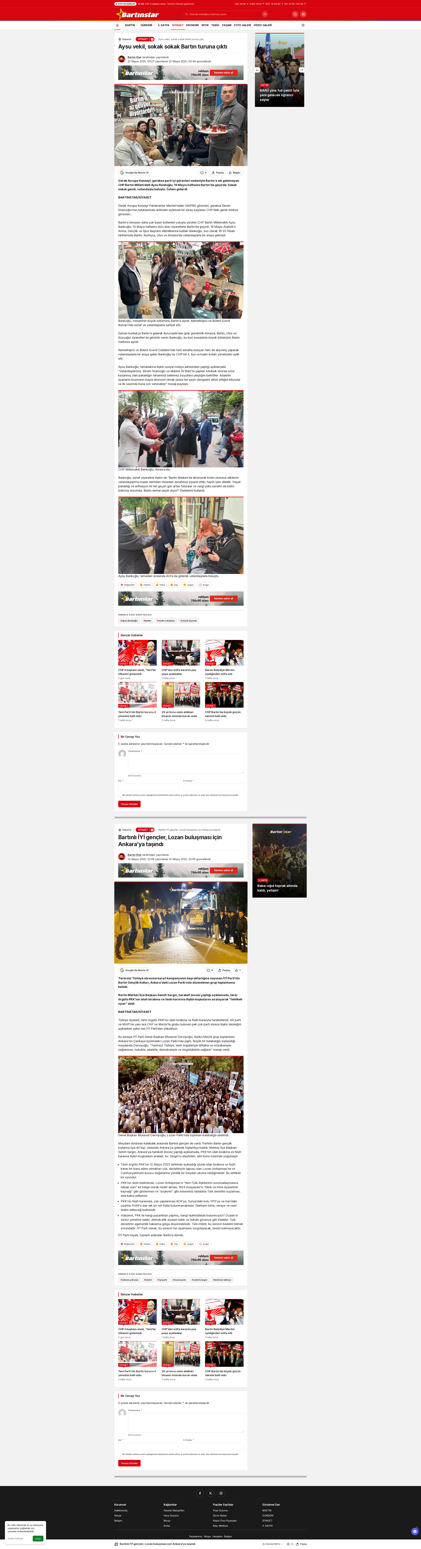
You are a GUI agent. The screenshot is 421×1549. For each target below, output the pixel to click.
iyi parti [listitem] (162, 1279)
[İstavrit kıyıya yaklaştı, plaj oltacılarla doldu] (279, 70)
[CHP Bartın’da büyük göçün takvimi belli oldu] (224, 702)
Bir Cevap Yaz (130, 736)
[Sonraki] (301, 70)
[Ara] (295, 14)
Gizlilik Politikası (15, 1538)
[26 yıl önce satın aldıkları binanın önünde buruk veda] (181, 702)
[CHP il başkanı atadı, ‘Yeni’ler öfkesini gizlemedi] (137, 660)
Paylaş (303, 1544)
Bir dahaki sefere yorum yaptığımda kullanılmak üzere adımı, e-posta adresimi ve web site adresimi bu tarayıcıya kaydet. (181, 795)
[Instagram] (221, 1493)
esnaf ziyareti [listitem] (189, 620)
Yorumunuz (135, 751)
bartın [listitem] (147, 620)
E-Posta (188, 780)
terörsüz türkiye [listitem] (222, 1279)
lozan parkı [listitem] (179, 1279)
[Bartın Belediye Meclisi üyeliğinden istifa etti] (224, 660)
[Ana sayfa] (117, 25)
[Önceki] (257, 70)
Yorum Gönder (129, 804)
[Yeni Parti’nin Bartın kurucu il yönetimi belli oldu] (137, 702)
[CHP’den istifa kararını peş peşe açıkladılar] (181, 660)
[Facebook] (200, 1493)
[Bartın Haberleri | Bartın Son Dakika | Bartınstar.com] (137, 13)
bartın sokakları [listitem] (166, 620)
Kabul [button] (38, 1538)
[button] (303, 14)
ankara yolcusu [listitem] (129, 1279)
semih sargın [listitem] (199, 1279)
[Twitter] (210, 1493)
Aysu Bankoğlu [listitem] (129, 620)
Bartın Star (135, 57)
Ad (120, 780)
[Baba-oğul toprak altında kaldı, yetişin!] (279, 861)
